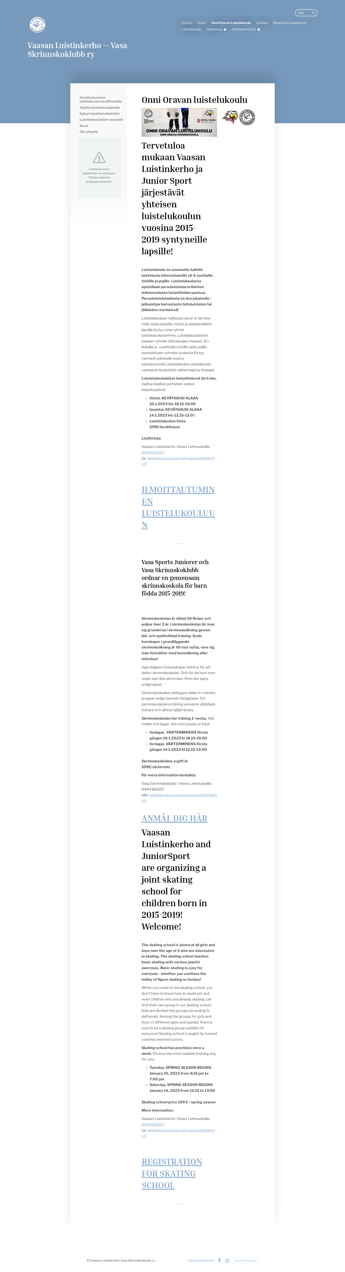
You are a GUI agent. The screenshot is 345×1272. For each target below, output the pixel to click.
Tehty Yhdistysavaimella (245, 1260)
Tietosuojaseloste (201, 1260)
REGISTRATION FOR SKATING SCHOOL (172, 1173)
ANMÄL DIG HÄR (174, 818)
